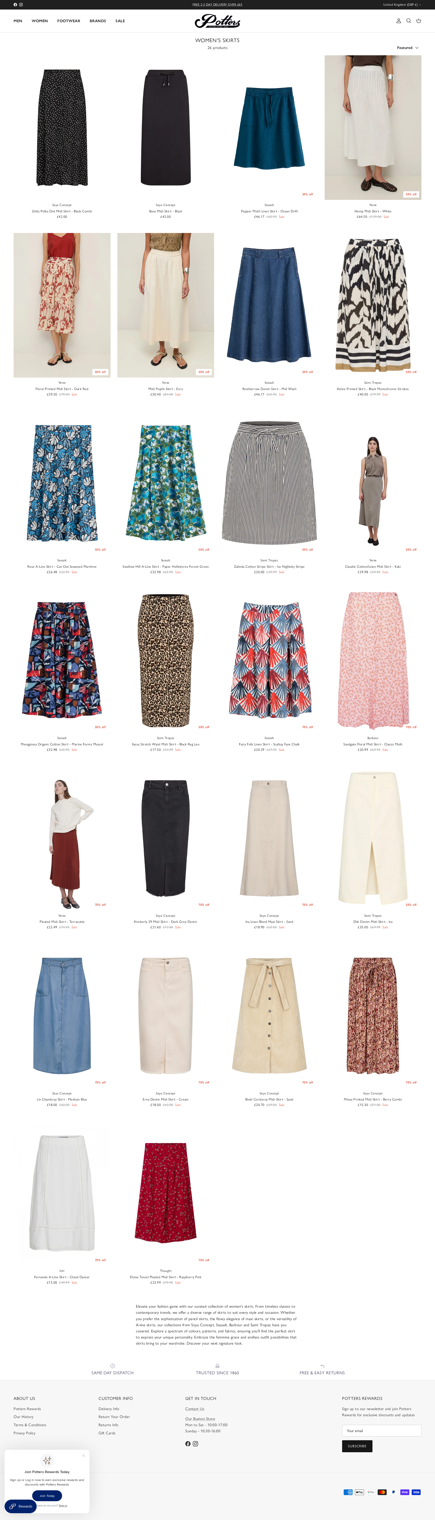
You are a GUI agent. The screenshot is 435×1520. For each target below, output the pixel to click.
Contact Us (194, 1408)
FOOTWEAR (68, 21)
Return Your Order (114, 1416)
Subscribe (357, 1446)
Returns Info (108, 1425)
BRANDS (98, 21)
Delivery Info (109, 1408)
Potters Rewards (27, 1408)
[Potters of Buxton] (217, 21)
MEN (18, 21)
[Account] (397, 21)
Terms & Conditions (30, 1425)
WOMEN (40, 21)
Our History (24, 1416)
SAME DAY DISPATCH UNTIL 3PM (217, 5)
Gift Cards (107, 1433)
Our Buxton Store (200, 1418)
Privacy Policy (24, 1433)
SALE (120, 21)
